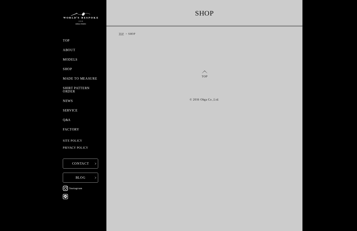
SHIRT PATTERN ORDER (76, 89)
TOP (66, 40)
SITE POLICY (72, 140)
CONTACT (80, 163)
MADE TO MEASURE (80, 78)
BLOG (81, 177)
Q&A (67, 120)
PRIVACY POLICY (75, 147)
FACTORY (71, 129)
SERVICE (70, 110)
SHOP (67, 69)
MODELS (70, 59)
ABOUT (69, 50)
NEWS (68, 101)
